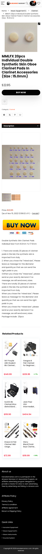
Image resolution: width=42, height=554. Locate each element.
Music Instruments (10, 534)
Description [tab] (9, 126)
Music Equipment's (18, 11)
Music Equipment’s (10, 531)
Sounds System (9, 538)
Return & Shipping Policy (11, 511)
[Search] (27, 3)
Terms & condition (9, 504)
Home (4, 11)
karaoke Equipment (10, 527)
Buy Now (21, 92)
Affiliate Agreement (10, 508)
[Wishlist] (38, 3)
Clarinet (34, 11)
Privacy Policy (7, 501)
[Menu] (3, 3)
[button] (39, 24)
